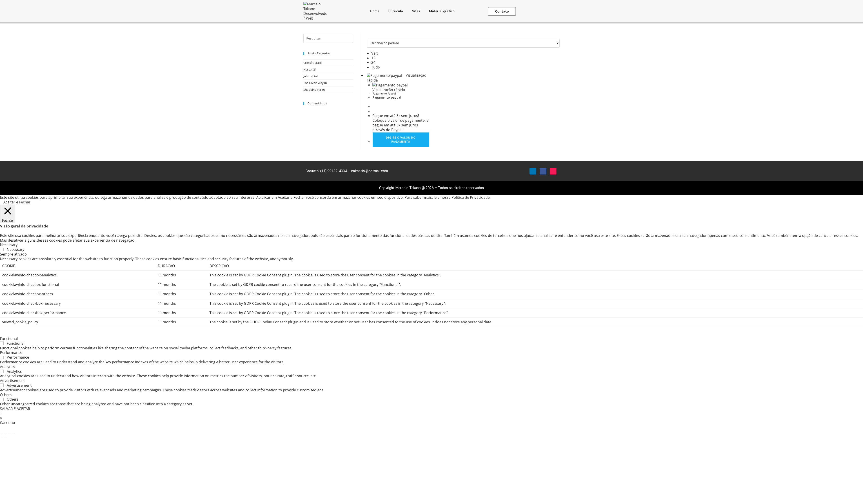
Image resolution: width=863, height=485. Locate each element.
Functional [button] (9, 338)
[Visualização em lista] (370, 36)
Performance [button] (11, 352)
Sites (416, 11)
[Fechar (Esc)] (13, 433)
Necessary (15, 249)
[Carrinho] (540, 11)
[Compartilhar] (9, 433)
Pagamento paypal (386, 97)
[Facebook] (543, 171)
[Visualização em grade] (368, 36)
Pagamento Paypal (384, 93)
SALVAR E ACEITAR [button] (15, 408)
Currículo (395, 11)
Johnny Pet (310, 76)
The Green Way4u (315, 83)
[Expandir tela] (5, 433)
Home (374, 11)
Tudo (375, 67)
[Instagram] (553, 171)
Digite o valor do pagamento (401, 139)
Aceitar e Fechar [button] (17, 202)
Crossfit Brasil (312, 63)
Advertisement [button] (12, 380)
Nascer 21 (309, 69)
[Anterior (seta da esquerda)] (1, 437)
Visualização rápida (388, 89)
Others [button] (6, 394)
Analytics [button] (7, 366)
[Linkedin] (532, 171)
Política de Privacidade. (471, 197)
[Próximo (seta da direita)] (5, 437)
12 (373, 57)
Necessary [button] (9, 244)
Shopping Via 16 (314, 90)
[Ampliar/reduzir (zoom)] (1, 433)
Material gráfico (442, 11)
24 (373, 62)
